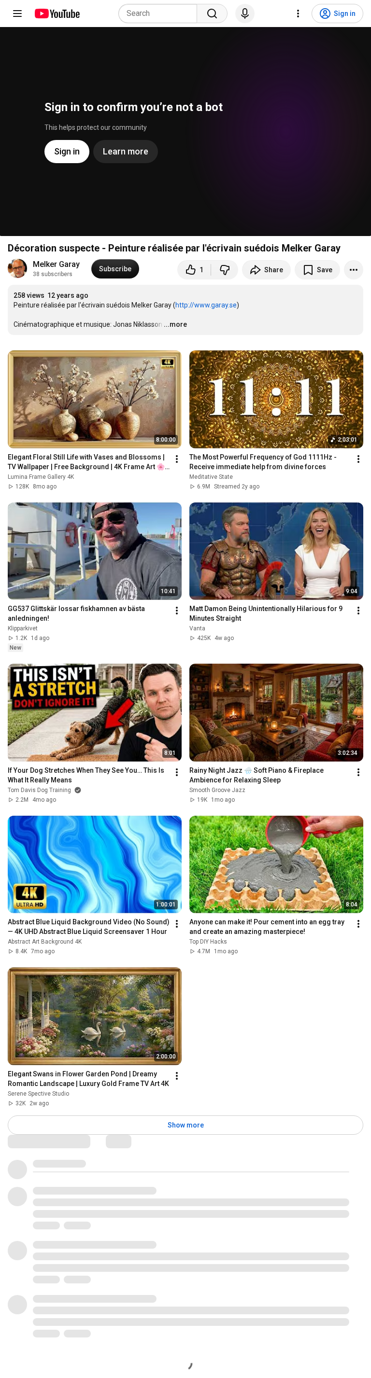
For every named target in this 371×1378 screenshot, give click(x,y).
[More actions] (353, 269)
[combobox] (161, 13)
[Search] (212, 13)
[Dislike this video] (224, 269)
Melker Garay (56, 264)
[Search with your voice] (245, 13)
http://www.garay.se (206, 305)
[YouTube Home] (56, 13)
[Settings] (298, 13)
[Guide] (17, 13)
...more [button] (175, 324)
